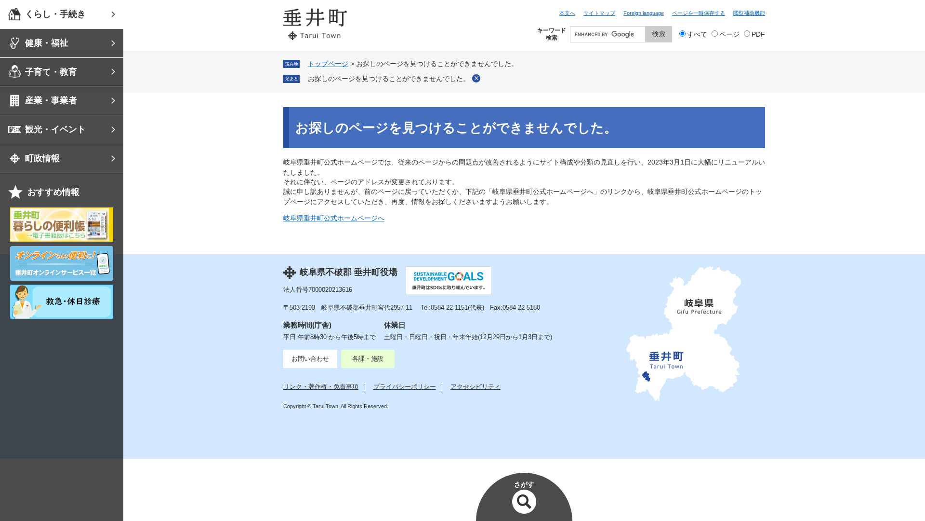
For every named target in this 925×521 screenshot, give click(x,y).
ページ (729, 34)
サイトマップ (599, 13)
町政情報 (42, 158)
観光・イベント (55, 129)
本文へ (567, 13)
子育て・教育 (51, 72)
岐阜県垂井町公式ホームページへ (333, 218)
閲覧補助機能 (749, 13)
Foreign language (643, 13)
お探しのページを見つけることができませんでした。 (389, 78)
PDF (758, 34)
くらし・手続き (55, 14)
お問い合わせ (310, 358)
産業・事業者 (51, 100)
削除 (476, 78)
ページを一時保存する (698, 13)
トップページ (328, 64)
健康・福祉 (46, 43)
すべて (697, 34)
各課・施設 (367, 358)
